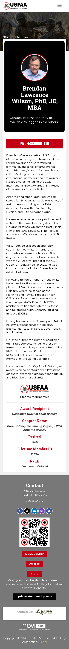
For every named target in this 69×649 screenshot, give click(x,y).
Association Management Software (34, 629)
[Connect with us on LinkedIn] (34, 511)
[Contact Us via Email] (49, 511)
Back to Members (16, 37)
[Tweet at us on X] (27, 511)
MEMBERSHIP (34, 553)
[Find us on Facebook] (20, 511)
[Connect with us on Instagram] (41, 511)
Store (34, 573)
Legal (43, 642)
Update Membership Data (34, 596)
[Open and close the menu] (46, 5)
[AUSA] (44, 611)
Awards (34, 563)
